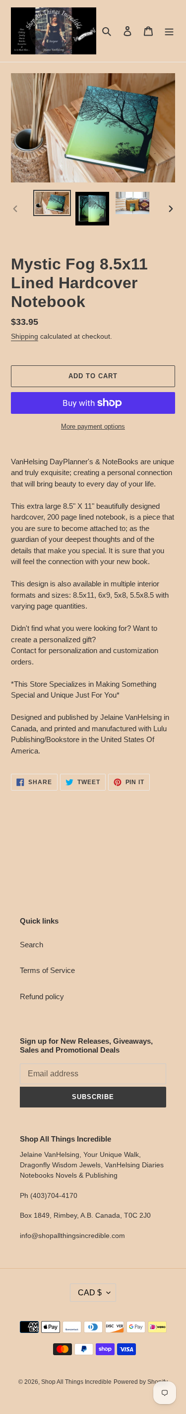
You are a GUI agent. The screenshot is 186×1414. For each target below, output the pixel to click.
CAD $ (90, 1292)
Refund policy (42, 996)
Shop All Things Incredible (76, 1381)
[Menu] (169, 31)
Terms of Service (47, 970)
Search (31, 944)
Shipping (24, 336)
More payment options (93, 426)
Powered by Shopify (141, 1381)
